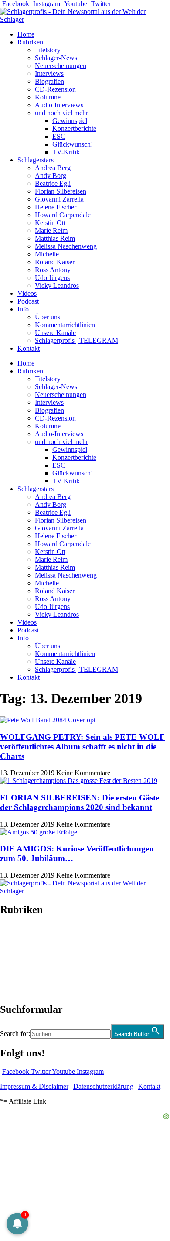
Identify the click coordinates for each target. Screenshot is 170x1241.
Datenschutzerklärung (103, 1086)
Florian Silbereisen (60, 191)
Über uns (47, 317)
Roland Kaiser (55, 262)
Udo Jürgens (52, 277)
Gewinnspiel (69, 120)
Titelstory (48, 50)
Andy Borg (50, 175)
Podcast (28, 301)
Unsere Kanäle (55, 332)
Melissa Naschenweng (66, 246)
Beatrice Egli (53, 183)
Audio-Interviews (59, 105)
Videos (27, 293)
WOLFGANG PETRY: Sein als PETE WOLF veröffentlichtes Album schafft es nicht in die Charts (82, 746)
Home (25, 34)
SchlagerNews (20, 936)
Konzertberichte (74, 128)
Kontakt (28, 348)
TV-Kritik (66, 152)
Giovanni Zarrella (59, 199)
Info (23, 309)
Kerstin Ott (50, 222)
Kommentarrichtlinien (65, 324)
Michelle (47, 254)
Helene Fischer (55, 207)
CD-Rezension (55, 89)
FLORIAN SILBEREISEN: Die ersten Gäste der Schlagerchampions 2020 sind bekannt (79, 802)
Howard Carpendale (63, 215)
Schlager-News (56, 58)
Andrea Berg (53, 167)
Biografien (49, 81)
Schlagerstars (35, 160)
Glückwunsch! (72, 144)
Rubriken (30, 42)
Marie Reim (51, 230)
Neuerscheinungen (60, 65)
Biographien (17, 959)
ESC (58, 136)
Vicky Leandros (57, 285)
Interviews (49, 73)
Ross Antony (53, 269)
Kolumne (48, 97)
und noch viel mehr (61, 112)
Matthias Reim (55, 238)
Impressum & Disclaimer (34, 1086)
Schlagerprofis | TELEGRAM (76, 340)
